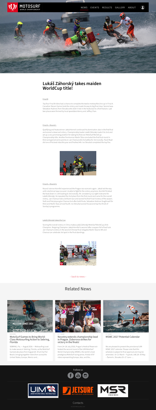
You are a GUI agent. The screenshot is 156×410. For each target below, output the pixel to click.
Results (107, 7)
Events (94, 7)
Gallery (120, 7)
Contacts (78, 403)
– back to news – (78, 276)
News (84, 7)
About (132, 7)
